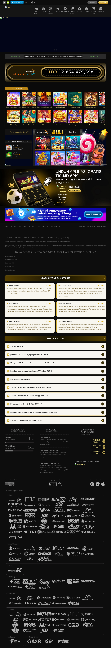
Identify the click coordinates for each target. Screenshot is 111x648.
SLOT (6, 226)
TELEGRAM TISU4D (96, 441)
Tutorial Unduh (74, 191)
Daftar (103, 2)
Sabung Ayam (93, 12)
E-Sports (87, 11)
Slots (44, 11)
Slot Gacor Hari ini (60, 252)
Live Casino (50, 12)
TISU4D (7, 241)
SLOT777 (45, 226)
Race (58, 11)
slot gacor (18, 241)
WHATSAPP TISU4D (97, 447)
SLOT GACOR (16, 226)
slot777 (51, 245)
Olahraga (65, 11)
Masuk (92, 2)
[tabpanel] (55, 34)
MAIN (15, 99)
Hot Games (36, 12)
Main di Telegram (17, 2)
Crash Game (72, 12)
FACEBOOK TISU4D (96, 452)
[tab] (42, 132)
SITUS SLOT (55, 226)
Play (31, 74)
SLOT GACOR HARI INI (31, 226)
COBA (44, 141)
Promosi (101, 11)
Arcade (79, 11)
